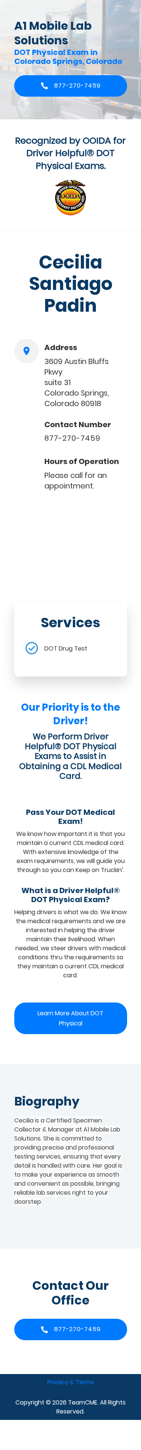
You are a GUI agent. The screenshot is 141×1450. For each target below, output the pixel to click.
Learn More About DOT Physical (70, 1018)
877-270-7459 (72, 438)
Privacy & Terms (70, 1382)
